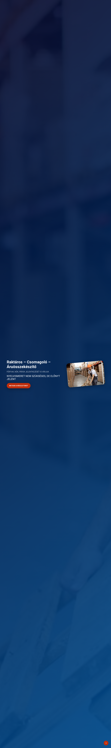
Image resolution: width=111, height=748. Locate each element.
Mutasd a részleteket (18, 386)
